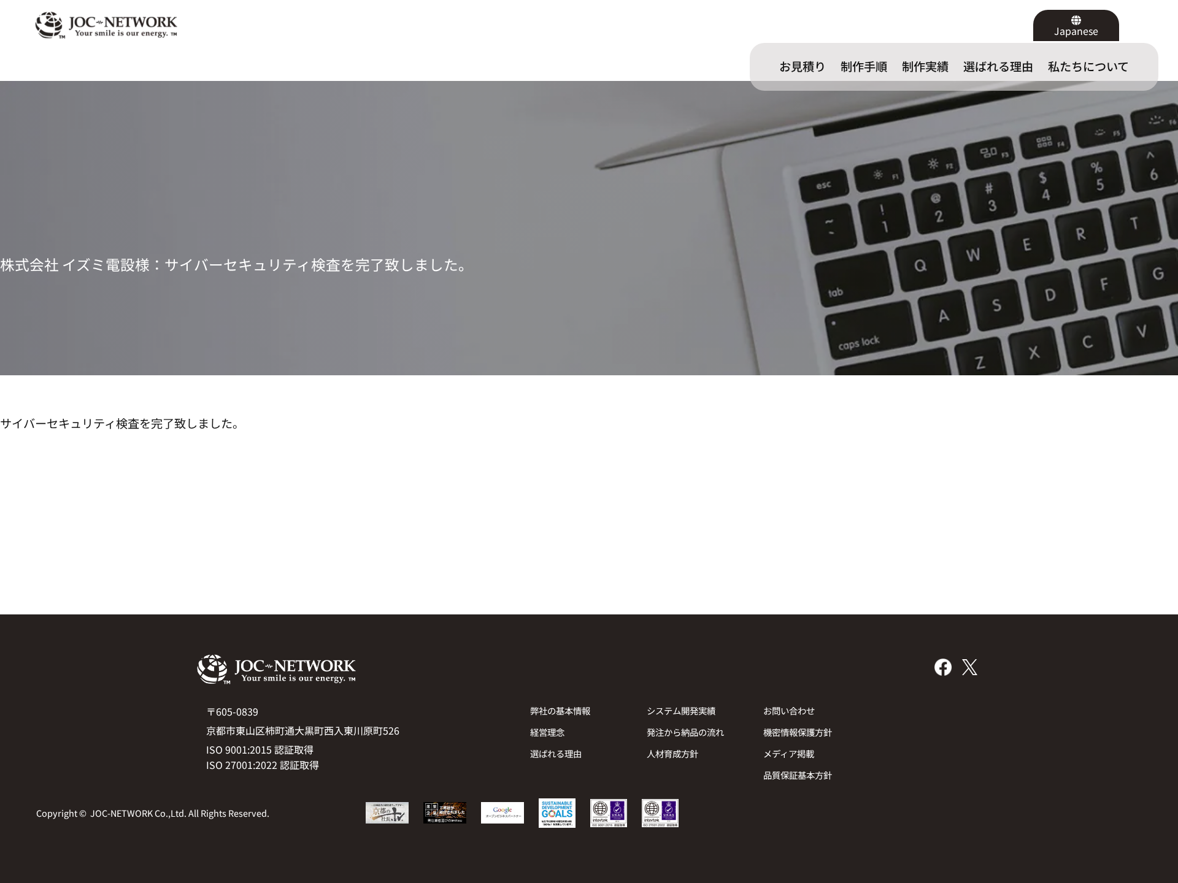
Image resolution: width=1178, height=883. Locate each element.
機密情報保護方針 (797, 731)
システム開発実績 (681, 710)
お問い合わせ (789, 710)
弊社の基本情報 (560, 710)
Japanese (1076, 30)
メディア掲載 (788, 753)
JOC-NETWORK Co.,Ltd (137, 812)
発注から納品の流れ (685, 731)
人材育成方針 (672, 753)
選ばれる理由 (556, 753)
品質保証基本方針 (797, 774)
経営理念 (547, 731)
